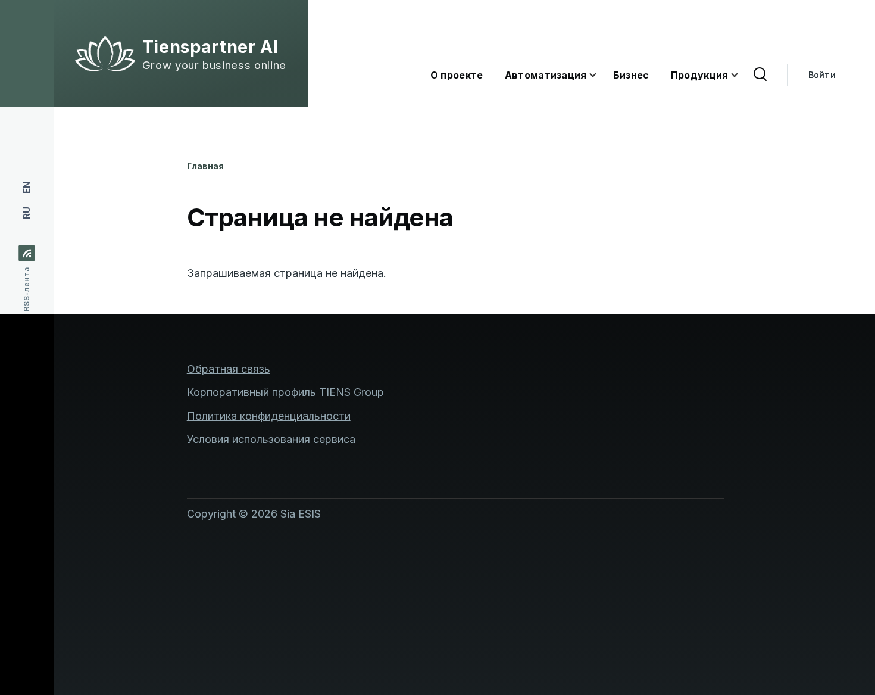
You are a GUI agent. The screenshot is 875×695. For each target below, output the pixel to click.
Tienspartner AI (210, 47)
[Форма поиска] (760, 75)
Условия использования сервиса (271, 439)
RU (26, 213)
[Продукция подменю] (742, 75)
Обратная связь (228, 369)
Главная (205, 166)
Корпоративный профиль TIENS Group (285, 392)
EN (26, 188)
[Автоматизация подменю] (600, 75)
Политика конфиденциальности (269, 416)
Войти (822, 75)
